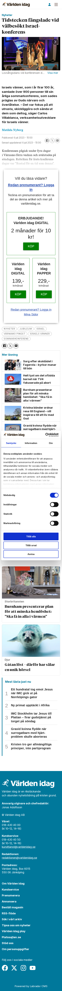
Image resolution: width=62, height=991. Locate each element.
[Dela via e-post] (57, 140)
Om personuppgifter (15, 949)
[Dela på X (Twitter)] (52, 140)
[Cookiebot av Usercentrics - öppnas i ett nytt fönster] (45, 435)
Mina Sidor (31, 314)
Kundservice (10, 889)
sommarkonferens (16, 338)
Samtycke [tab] (11, 443)
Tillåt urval (31, 545)
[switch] (54, 504)
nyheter (9, 328)
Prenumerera (11, 895)
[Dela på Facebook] (47, 140)
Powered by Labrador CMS (31, 986)
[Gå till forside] (16, 4)
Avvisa (31, 554)
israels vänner (40, 333)
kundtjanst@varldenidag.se (18, 846)
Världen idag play (13, 931)
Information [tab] (31, 443)
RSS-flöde (9, 913)
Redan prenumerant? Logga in (31, 309)
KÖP (31, 246)
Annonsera (9, 901)
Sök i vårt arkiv (12, 919)
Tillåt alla (31, 536)
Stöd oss (7, 943)
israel (40, 328)
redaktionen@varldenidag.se (19, 857)
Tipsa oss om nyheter (16, 925)
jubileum (26, 328)
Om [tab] (51, 443)
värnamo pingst (14, 333)
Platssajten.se (11, 937)
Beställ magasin (12, 907)
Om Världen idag (13, 883)
